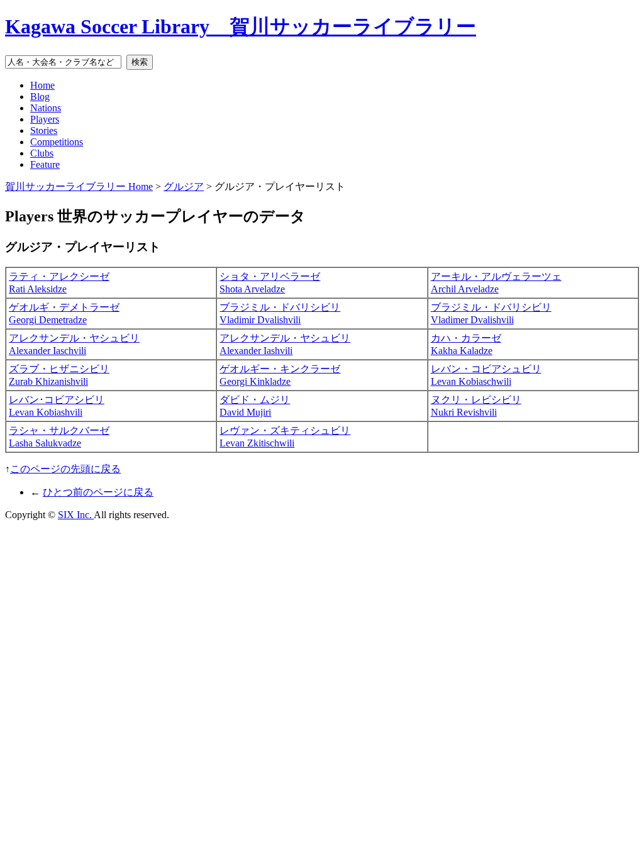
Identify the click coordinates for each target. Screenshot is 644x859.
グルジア (184, 186)
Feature (45, 164)
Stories (43, 130)
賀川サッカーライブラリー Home (79, 186)
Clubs (41, 153)
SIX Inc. (76, 514)
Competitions (56, 141)
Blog (40, 96)
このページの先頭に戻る (65, 468)
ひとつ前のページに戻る (98, 492)
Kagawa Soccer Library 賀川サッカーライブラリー (240, 26)
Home (42, 85)
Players (44, 119)
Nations (45, 108)
